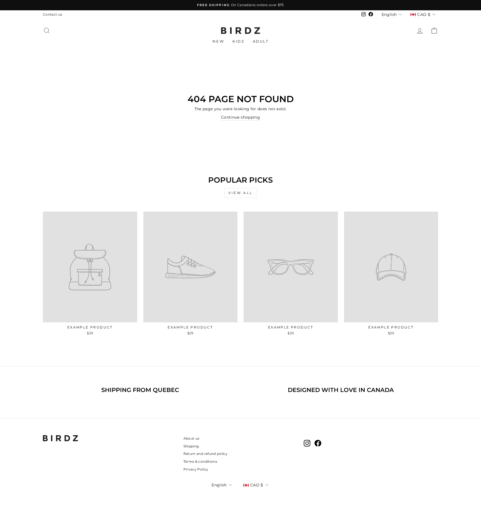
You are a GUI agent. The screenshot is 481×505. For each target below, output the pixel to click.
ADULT (261, 41)
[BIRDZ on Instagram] (307, 443)
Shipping (191, 446)
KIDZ (238, 41)
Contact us (52, 14)
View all (240, 193)
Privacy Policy (195, 469)
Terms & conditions (200, 461)
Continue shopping (240, 117)
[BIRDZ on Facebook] (318, 443)
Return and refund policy (205, 454)
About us (191, 438)
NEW (218, 41)
